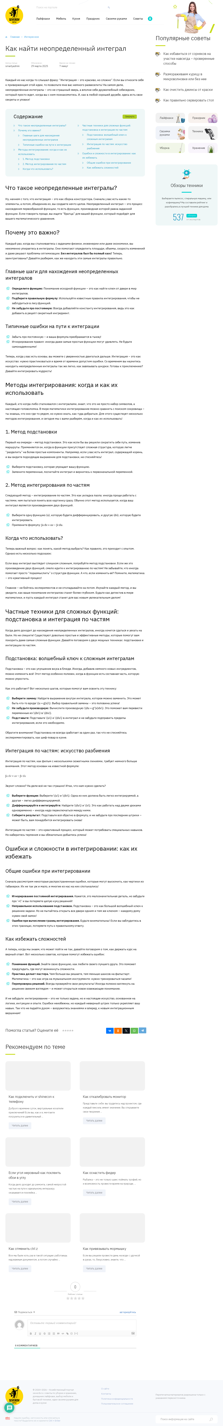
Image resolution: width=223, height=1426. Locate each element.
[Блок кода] (63, 1334)
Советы (138, 18)
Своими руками (116, 18)
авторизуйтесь (127, 1312)
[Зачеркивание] (44, 1334)
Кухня (76, 18)
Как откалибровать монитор (104, 1096)
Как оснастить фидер (99, 1172)
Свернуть (129, 116)
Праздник (93, 18)
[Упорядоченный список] (49, 1334)
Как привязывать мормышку (104, 1248)
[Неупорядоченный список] (53, 1334)
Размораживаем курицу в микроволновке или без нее (185, 76)
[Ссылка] (67, 1334)
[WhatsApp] (134, 1031)
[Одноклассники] (118, 1031)
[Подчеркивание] (40, 1334)
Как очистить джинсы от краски (188, 89)
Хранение (198, 148)
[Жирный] (31, 1334)
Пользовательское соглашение (117, 1403)
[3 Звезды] (68, 1031)
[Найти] (108, 9)
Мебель (61, 18)
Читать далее (20, 1125)
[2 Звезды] (65, 1031)
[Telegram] (142, 1030)
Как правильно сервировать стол (188, 100)
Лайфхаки (43, 18)
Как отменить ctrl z (23, 1248)
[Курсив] (35, 1334)
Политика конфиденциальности (117, 1398)
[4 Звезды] (70, 1031)
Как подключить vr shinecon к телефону (31, 1099)
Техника (197, 131)
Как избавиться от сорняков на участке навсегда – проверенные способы (188, 58)
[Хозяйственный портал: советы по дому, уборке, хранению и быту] (14, 14)
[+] (76, 1333)
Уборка (164, 148)
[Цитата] (58, 1334)
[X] (126, 1031)
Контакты (106, 1393)
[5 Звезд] (72, 1031)
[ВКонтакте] (110, 1031)
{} (72, 1333)
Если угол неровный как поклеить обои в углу (35, 1175)
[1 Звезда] (63, 1031)
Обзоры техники (187, 185)
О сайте (105, 1388)
